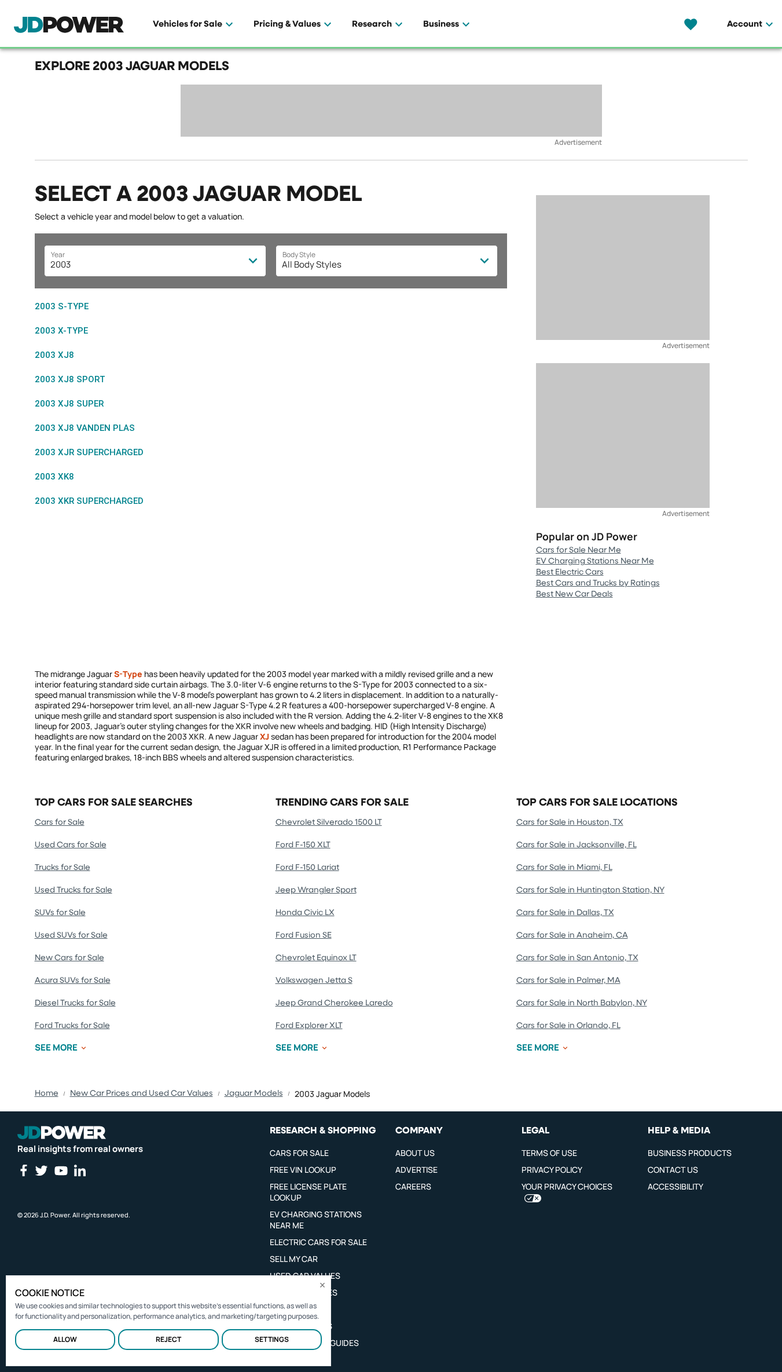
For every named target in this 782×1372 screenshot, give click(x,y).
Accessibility (675, 1186)
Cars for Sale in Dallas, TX (565, 913)
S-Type (128, 673)
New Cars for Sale (69, 958)
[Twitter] (41, 1170)
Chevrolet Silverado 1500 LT (329, 822)
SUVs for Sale (60, 913)
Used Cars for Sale (71, 845)
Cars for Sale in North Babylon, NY (581, 1003)
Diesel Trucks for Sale (75, 1003)
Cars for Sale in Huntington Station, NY (590, 890)
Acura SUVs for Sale (73, 980)
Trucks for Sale (62, 868)
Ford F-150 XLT (303, 845)
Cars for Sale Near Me (578, 550)
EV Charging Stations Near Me (595, 561)
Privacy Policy (552, 1169)
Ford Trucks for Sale (72, 1026)
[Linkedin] (80, 1170)
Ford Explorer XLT (309, 1026)
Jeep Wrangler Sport (316, 890)
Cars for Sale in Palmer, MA (568, 980)
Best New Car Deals (574, 594)
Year (58, 254)
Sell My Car (294, 1258)
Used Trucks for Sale (73, 890)
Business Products (690, 1152)
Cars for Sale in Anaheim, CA (572, 935)
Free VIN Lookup (303, 1169)
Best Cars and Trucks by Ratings (598, 583)
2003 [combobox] (60, 264)
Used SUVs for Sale (71, 935)
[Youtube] (60, 1170)
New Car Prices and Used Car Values (141, 1093)
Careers (413, 1186)
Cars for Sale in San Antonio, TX (577, 958)
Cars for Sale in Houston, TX (569, 822)
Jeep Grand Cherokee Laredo (334, 1003)
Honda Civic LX (305, 913)
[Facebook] (23, 1170)
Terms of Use (549, 1152)
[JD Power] (61, 1132)
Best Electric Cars (570, 572)
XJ (264, 736)
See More (56, 1047)
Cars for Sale (60, 822)
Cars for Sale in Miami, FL (564, 868)
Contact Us (673, 1169)
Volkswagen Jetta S (314, 980)
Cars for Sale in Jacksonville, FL (576, 845)
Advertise (416, 1169)
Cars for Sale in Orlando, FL (568, 1026)
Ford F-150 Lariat (307, 868)
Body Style (298, 254)
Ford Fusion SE (304, 935)
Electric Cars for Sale (318, 1241)
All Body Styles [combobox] (312, 264)
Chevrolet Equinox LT (316, 958)
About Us (415, 1152)
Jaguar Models (254, 1093)
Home (46, 1093)
